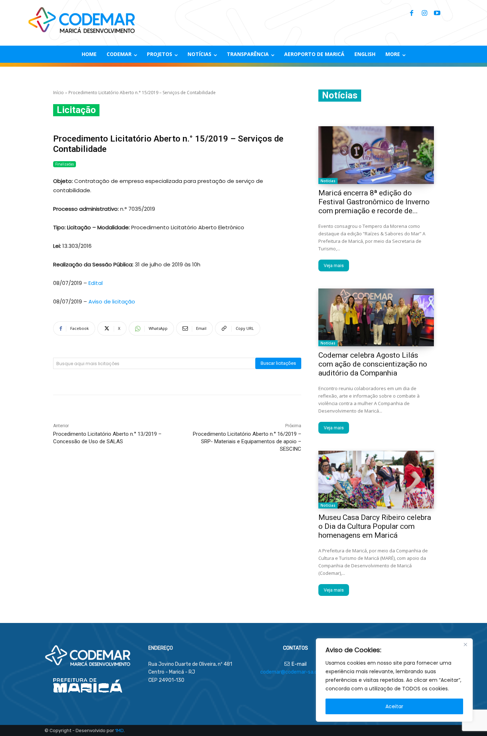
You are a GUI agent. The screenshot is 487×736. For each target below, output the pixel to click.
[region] (394, 680)
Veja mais (334, 265)
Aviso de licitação (111, 301)
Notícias (328, 180)
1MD (119, 730)
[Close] (465, 644)
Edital (95, 283)
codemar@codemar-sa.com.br (295, 672)
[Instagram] (424, 13)
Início (58, 93)
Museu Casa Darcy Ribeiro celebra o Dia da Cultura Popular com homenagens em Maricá (374, 526)
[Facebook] (411, 13)
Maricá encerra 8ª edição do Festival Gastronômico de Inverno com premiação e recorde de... (374, 202)
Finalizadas (64, 164)
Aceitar (394, 706)
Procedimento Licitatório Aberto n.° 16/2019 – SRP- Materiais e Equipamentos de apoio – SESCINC (247, 441)
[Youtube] (437, 13)
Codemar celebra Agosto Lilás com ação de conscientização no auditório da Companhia (372, 364)
